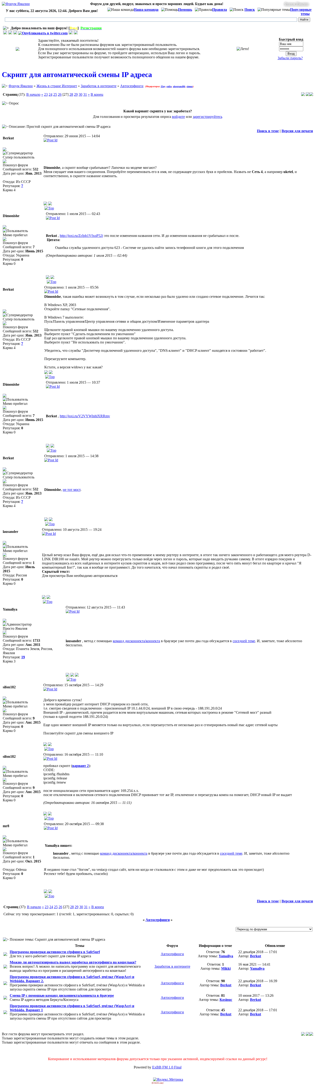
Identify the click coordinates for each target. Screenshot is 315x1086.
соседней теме (244, 641)
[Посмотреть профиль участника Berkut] (45, 204)
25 (55, 94)
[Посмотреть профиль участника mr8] (46, 892)
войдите (178, 117)
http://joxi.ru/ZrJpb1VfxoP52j (81, 236)
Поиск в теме (268, 131)
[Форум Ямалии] (16, 4)
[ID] (50, 140)
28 (71, 94)
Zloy (163, 86)
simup (190, 86)
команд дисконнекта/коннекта (136, 641)
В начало (33, 94)
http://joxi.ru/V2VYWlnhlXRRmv (85, 416)
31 (85, 94)
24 (50, 94)
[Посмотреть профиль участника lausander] (44, 598)
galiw (169, 86)
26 (60, 94)
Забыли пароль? (290, 58)
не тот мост (71, 490)
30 (80, 94)
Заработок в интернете (98, 86)
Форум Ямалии (296, 4)
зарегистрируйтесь (207, 117)
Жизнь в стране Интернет (56, 86)
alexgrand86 (179, 86)
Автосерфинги (131, 86)
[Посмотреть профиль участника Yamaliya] (67, 675)
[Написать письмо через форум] (50, 204)
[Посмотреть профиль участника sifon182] (45, 745)
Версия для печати (297, 131)
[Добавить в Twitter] (43, 33)
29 (76, 94)
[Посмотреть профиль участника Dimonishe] (48, 278)
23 (46, 94)
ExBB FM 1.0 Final (166, 1067)
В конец (97, 94)
